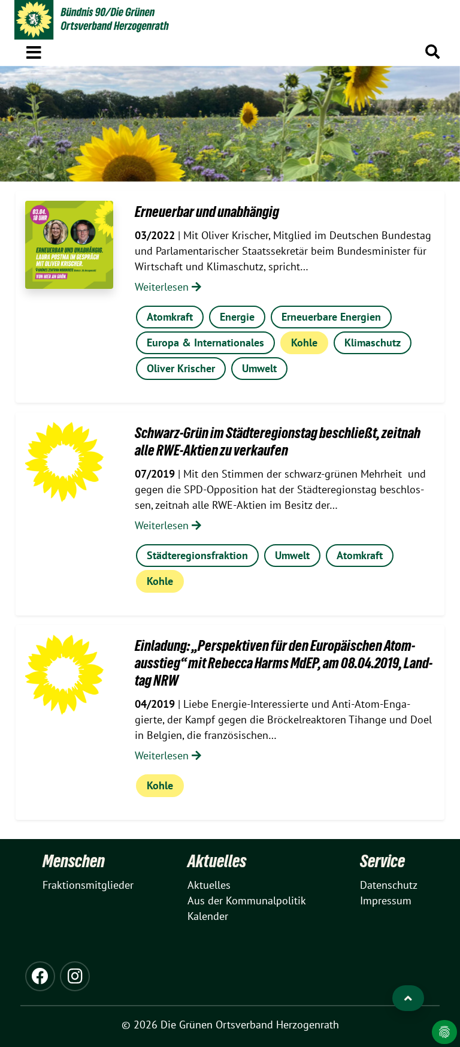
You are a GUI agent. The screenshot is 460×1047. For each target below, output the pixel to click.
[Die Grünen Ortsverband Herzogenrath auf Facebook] (40, 976)
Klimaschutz (372, 342)
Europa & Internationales (205, 342)
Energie (237, 317)
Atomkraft (170, 317)
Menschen (74, 861)
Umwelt (259, 368)
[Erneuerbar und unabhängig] (69, 245)
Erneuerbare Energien (331, 317)
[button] (33, 50)
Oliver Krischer (181, 368)
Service (382, 861)
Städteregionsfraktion (197, 555)
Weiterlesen (163, 287)
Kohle (304, 342)
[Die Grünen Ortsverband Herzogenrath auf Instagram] (75, 976)
